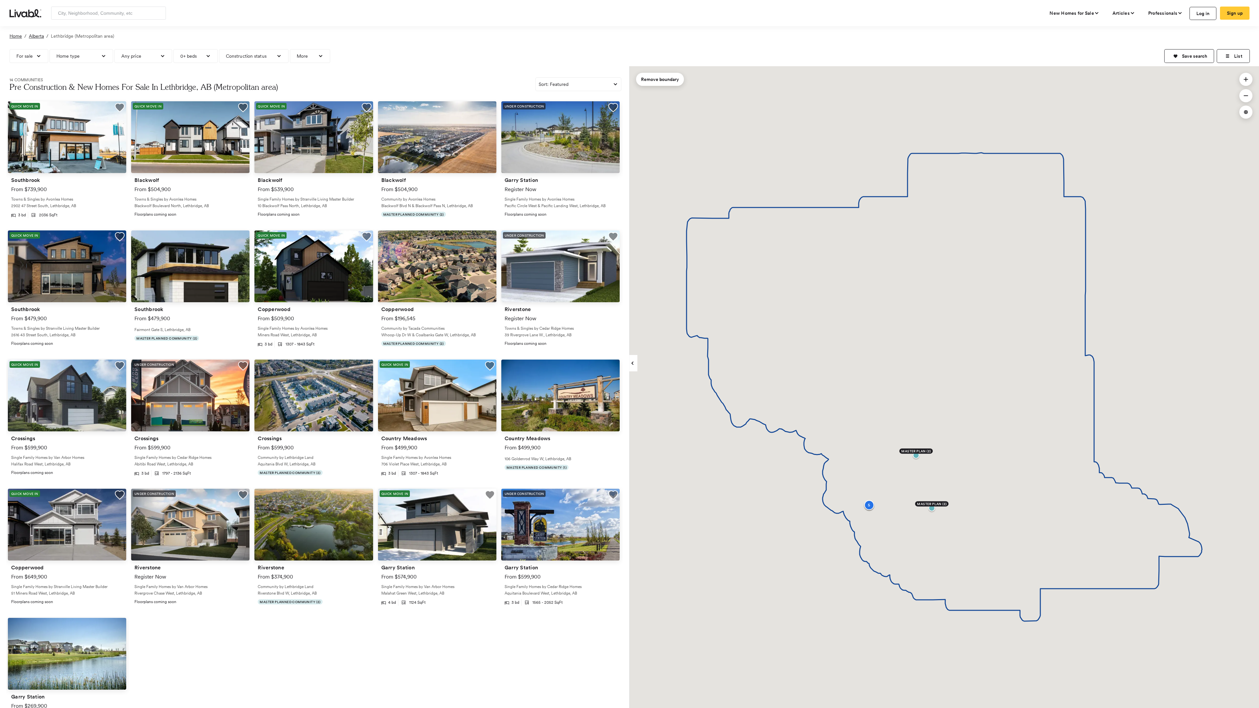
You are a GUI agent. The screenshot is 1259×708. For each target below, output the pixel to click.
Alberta (36, 36)
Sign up (1235, 13)
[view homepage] (25, 12)
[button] (1189, 56)
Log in (1203, 13)
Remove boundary (660, 79)
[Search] (158, 13)
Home (16, 36)
